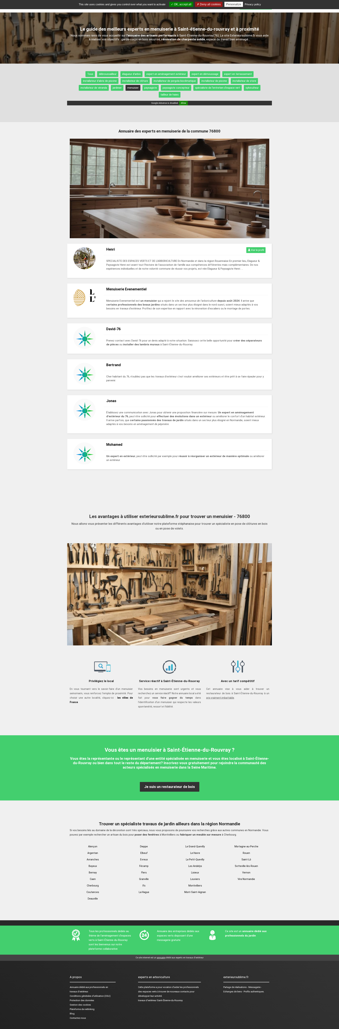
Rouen (246, 853)
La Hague (144, 892)
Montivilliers (195, 885)
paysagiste (150, 87)
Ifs (143, 885)
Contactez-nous (78, 1018)
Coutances (93, 892)
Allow (183, 103)
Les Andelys (195, 866)
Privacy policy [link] (253, 4)
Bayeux (93, 866)
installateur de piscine (214, 80)
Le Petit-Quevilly (195, 859)
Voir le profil (257, 250)
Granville (144, 879)
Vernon (246, 872)
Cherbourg (93, 885)
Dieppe (144, 846)
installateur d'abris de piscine (100, 80)
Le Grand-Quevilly (195, 846)
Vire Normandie (246, 879)
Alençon (92, 846)
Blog (72, 1013)
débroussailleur (108, 74)
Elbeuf (144, 853)
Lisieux (195, 872)
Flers (144, 872)
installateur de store (244, 80)
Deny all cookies (210, 4)
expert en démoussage (205, 74)
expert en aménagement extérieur (166, 74)
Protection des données (82, 1000)
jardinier (117, 87)
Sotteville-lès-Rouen (246, 866)
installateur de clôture (135, 80)
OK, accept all (182, 4)
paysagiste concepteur (176, 87)
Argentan (92, 853)
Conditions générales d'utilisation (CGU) (90, 996)
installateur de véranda (94, 87)
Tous (90, 74)
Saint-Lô (246, 859)
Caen (93, 879)
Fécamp (143, 866)
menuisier (133, 87)
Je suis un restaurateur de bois (169, 787)
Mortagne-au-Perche (246, 846)
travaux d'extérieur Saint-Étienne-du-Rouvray (160, 1000)
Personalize (233, 4)
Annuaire (74, 987)
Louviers (195, 879)
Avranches (93, 859)
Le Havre (195, 853)
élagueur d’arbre (131, 74)
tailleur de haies (169, 94)
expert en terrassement (238, 74)
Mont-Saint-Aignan (195, 892)
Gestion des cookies (80, 1004)
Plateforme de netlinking (82, 1009)
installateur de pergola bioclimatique (175, 80)
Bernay (93, 872)
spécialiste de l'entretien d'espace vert (217, 87)
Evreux (144, 859)
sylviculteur (252, 87)
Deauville (93, 898)
